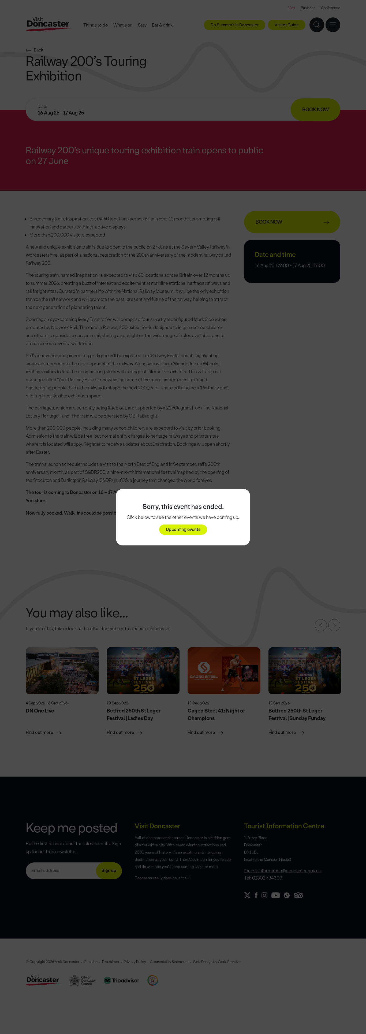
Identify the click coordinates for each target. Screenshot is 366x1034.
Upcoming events (183, 529)
